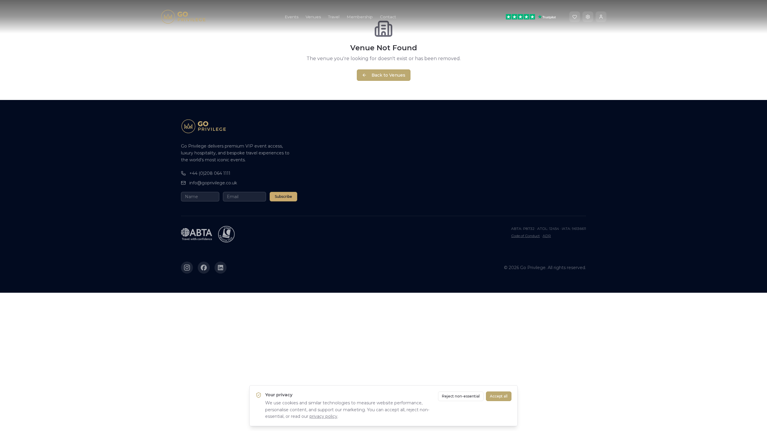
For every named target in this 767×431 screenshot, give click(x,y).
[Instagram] (187, 268)
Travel (333, 16)
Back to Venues (388, 75)
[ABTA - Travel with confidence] (196, 234)
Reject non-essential (461, 396)
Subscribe (283, 196)
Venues (313, 16)
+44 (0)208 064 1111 (209, 173)
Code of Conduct (525, 235)
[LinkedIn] (221, 268)
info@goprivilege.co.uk (213, 183)
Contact (388, 16)
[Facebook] (204, 268)
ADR (547, 235)
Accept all (499, 396)
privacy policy (323, 416)
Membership (360, 16)
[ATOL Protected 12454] (226, 234)
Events (291, 16)
